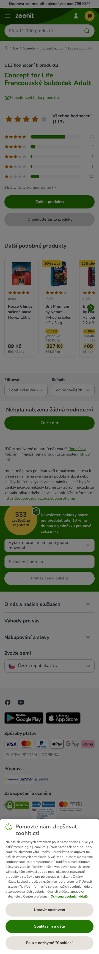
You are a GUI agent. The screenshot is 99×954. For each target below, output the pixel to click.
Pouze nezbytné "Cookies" (49, 942)
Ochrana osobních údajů (69, 896)
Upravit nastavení (49, 909)
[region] (49, 886)
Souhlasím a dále (49, 926)
